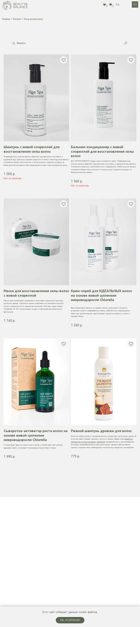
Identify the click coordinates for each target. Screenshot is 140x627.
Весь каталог (54, 520)
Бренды (52, 532)
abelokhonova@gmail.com (62, 573)
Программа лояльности (104, 544)
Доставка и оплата (102, 520)
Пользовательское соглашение (109, 530)
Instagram (52, 583)
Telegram (52, 578)
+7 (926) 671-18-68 (58, 568)
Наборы (51, 526)
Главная (6, 19)
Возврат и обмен (101, 525)
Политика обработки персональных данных (104, 537)
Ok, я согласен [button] (70, 620)
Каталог (17, 19)
